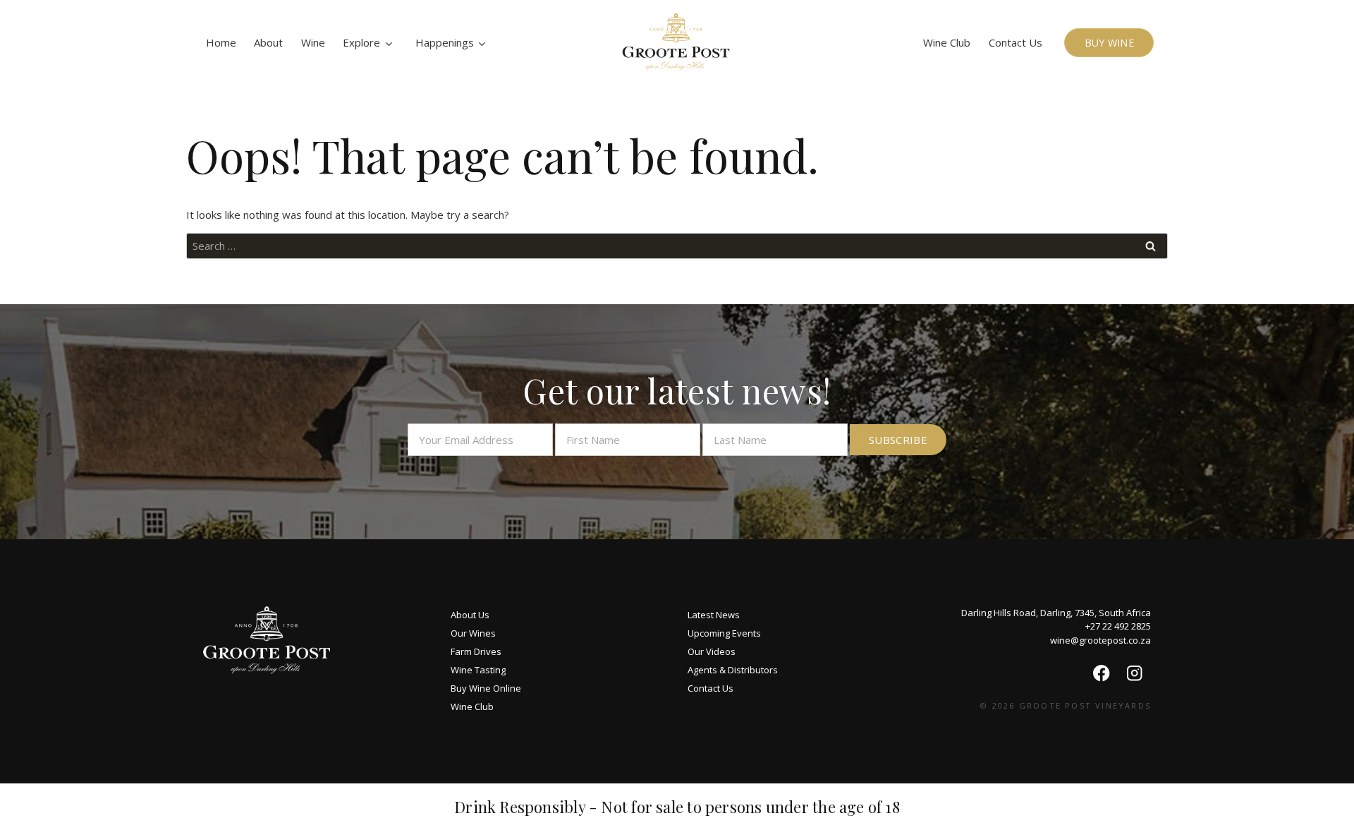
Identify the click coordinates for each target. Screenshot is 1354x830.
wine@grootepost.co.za (1100, 640)
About (268, 42)
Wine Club (946, 42)
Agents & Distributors (733, 669)
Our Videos (712, 651)
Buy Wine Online (486, 688)
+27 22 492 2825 (1118, 626)
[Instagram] (1134, 673)
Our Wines (473, 633)
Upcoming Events (724, 633)
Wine (313, 42)
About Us (470, 614)
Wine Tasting (478, 669)
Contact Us (1015, 42)
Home (221, 42)
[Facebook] (1101, 673)
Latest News (714, 614)
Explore (361, 42)
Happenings (444, 42)
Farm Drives (476, 651)
